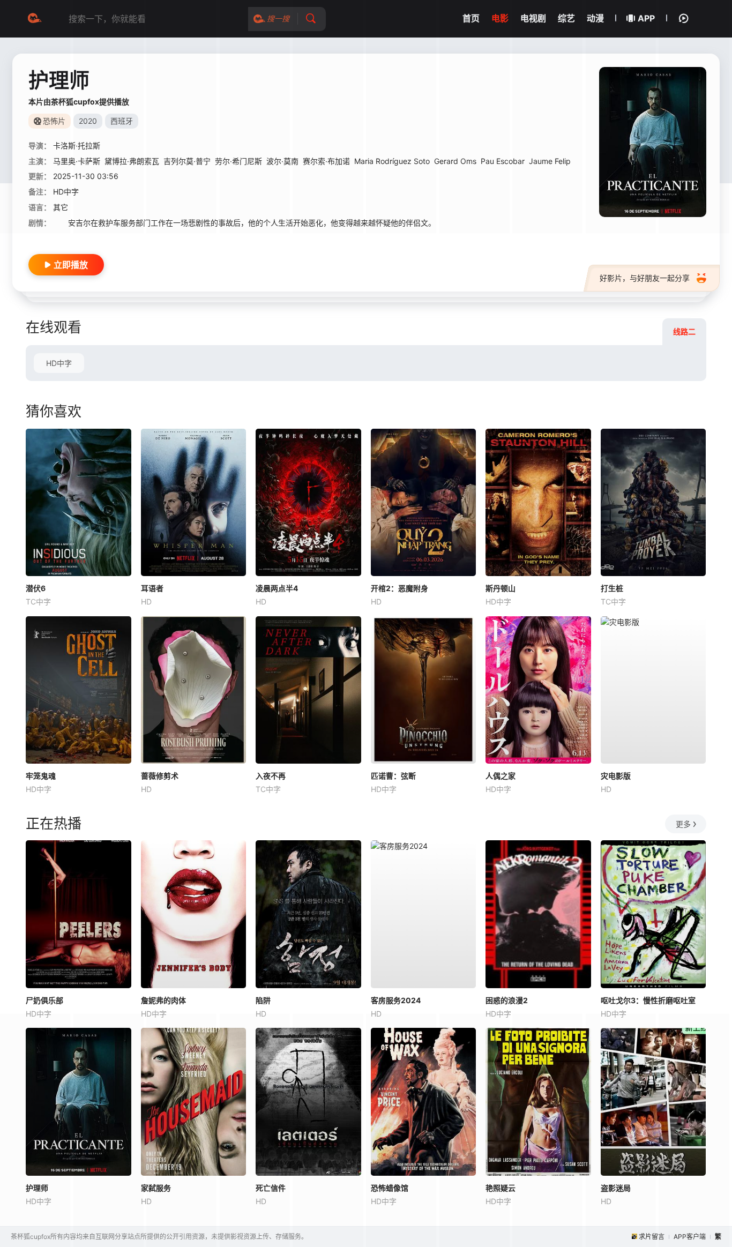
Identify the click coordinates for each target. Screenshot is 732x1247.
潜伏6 (36, 588)
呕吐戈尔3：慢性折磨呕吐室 (648, 1000)
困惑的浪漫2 (506, 1000)
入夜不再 (271, 775)
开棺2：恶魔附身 (399, 588)
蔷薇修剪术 (159, 775)
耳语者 (152, 588)
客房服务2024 (396, 1000)
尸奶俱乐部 (44, 1000)
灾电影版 (616, 775)
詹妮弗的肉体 (163, 1000)
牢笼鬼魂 (41, 775)
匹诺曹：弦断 (393, 775)
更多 (683, 823)
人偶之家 (500, 775)
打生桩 (612, 588)
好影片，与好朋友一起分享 (645, 277)
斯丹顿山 (500, 588)
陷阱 (263, 1000)
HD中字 (59, 363)
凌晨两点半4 (277, 588)
